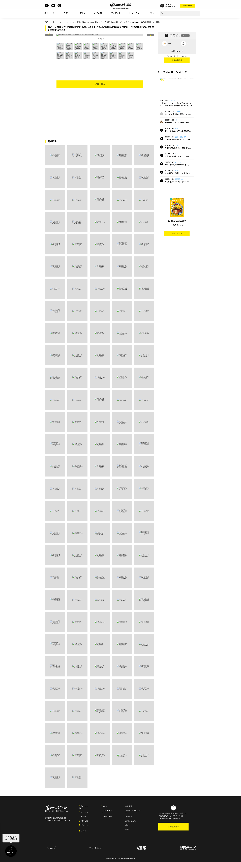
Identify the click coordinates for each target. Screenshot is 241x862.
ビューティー (135, 13)
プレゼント (116, 13)
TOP (46, 22)
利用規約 (128, 817)
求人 (127, 825)
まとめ (83, 831)
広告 (127, 829)
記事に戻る (100, 84)
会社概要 (128, 806)
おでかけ (98, 13)
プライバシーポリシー (133, 811)
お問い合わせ (130, 821)
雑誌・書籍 (107, 817)
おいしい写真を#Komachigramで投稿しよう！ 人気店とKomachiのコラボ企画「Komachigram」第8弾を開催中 (110, 22)
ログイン (185, 35)
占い (152, 13)
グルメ (83, 13)
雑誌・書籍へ (177, 233)
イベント (67, 13)
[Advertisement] (99, 66)
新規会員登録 (187, 6)
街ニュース (49, 13)
